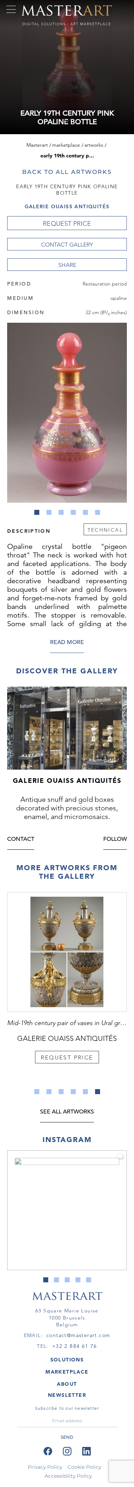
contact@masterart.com (78, 1335)
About (67, 1384)
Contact (20, 840)
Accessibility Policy (68, 1475)
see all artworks (67, 1112)
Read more (67, 643)
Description (28, 530)
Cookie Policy (84, 1466)
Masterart (37, 145)
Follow (115, 840)
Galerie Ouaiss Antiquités (67, 206)
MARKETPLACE (66, 1372)
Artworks (93, 145)
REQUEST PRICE (67, 224)
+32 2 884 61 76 (74, 1346)
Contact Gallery (67, 244)
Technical (105, 530)
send (67, 1437)
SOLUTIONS (67, 1359)
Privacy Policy (45, 1466)
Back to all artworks (66, 172)
